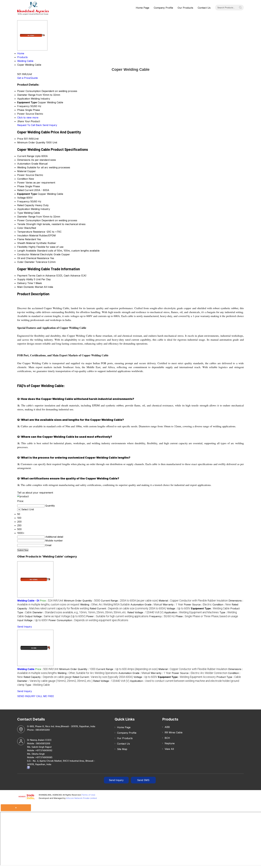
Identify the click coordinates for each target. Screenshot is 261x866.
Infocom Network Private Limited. (81, 798)
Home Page (142, 7)
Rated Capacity (25, 205)
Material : (193, 600)
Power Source (25, 174)
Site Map (122, 749)
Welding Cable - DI (28, 600)
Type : (37, 684)
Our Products (185, 7)
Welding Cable (25, 669)
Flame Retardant (26, 239)
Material (21, 171)
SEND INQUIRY (26, 696)
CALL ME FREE (45, 696)
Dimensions (23, 159)
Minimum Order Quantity (31, 142)
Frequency (23, 201)
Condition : (222, 604)
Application (23, 209)
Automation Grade (27, 163)
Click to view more (27, 117)
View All (169, 748)
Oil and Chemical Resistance (33, 258)
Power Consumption (29, 220)
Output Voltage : (55, 616)
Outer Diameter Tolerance (32, 261)
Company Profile (163, 7)
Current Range (25, 156)
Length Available (26, 250)
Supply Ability (25, 279)
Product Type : (228, 676)
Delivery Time (25, 283)
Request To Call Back (29, 125)
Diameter (22, 216)
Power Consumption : (88, 620)
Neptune (170, 743)
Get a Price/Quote (27, 77)
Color (20, 227)
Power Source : (198, 604)
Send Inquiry (49, 125)
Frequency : (162, 616)
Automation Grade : (146, 604)
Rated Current (25, 190)
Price (20, 138)
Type (20, 212)
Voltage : (178, 608)
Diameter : (79, 612)
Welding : (105, 604)
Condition (22, 178)
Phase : (207, 616)
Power (21, 182)
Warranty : (173, 604)
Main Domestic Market (30, 286)
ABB (167, 727)
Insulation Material (27, 235)
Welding (21, 167)
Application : (191, 612)
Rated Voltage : (145, 612)
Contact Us (204, 7)
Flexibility (22, 246)
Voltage (21, 197)
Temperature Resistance (31, 231)
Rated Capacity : (48, 676)
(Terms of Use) (88, 795)
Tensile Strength (26, 224)
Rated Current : (128, 608)
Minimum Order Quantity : (82, 600)
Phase (20, 186)
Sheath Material (26, 243)
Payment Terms (26, 275)
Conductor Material (28, 254)
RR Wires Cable (173, 732)
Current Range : (129, 600)
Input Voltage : (32, 620)
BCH (167, 737)
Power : (117, 616)
